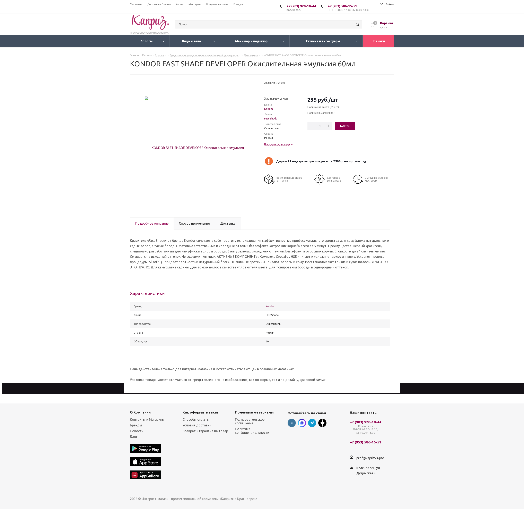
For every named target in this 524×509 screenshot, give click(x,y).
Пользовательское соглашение (249, 421)
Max (302, 423)
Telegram (312, 423)
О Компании (140, 412)
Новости (136, 431)
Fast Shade (270, 118)
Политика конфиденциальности (252, 430)
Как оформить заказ (201, 412)
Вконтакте (292, 423)
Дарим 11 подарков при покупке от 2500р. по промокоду (321, 161)
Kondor (268, 108)
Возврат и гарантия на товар (205, 431)
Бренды (136, 425)
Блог (133, 437)
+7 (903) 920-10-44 (301, 7)
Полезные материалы (254, 412)
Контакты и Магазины (147, 419)
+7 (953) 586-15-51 (348, 7)
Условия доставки (197, 425)
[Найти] (357, 24)
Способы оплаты (196, 419)
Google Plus (322, 423)
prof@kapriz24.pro (370, 458)
